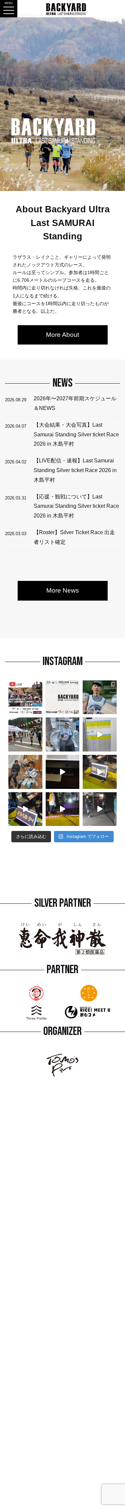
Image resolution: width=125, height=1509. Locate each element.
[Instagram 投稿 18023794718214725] (100, 809)
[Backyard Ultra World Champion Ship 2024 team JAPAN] (25, 809)
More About (62, 334)
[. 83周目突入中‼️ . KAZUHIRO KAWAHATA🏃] (25, 734)
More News (62, 590)
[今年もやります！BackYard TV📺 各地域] (25, 697)
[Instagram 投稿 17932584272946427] (100, 734)
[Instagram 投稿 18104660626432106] (63, 772)
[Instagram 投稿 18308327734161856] (100, 772)
